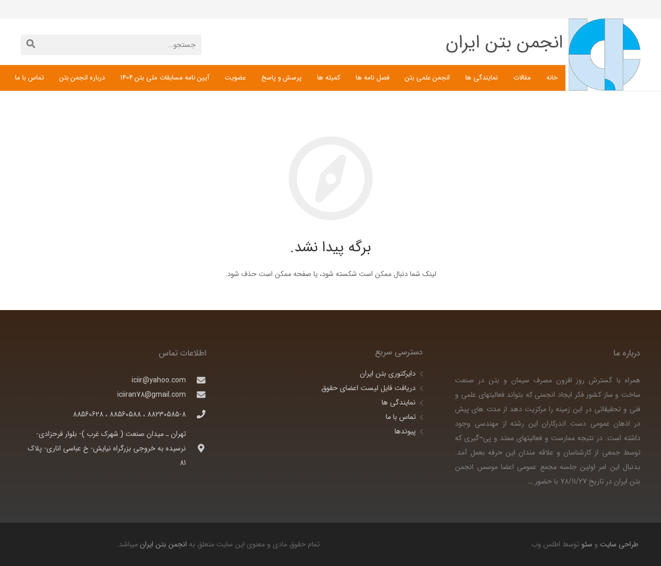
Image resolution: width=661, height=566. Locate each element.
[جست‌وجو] (31, 45)
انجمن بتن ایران (163, 544)
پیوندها (405, 431)
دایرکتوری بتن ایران (388, 373)
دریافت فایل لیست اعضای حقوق (368, 388)
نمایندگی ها (399, 402)
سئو (586, 544)
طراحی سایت (618, 544)
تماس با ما (401, 417)
